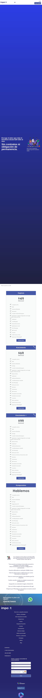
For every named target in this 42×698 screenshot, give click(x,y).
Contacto (21, 626)
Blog (21, 642)
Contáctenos (21, 548)
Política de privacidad (21, 633)
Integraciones (21, 619)
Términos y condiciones (21, 635)
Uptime (21, 640)
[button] (15, 2)
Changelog (21, 638)
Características (21, 628)
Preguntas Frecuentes (21, 623)
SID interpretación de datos (21, 616)
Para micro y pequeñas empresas (21, 612)
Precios (21, 621)
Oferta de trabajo (21, 630)
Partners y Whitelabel (21, 614)
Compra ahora (21, 340)
